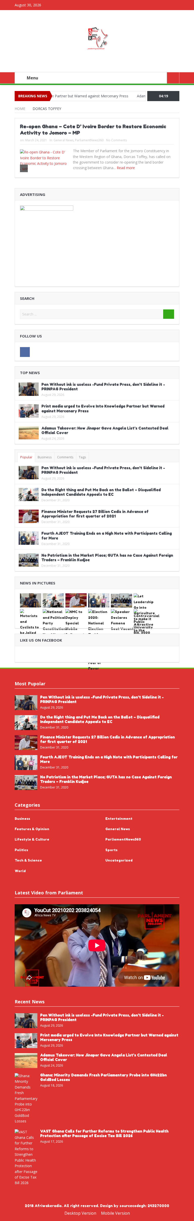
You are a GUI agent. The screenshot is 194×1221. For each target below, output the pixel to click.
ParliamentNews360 (89, 140)
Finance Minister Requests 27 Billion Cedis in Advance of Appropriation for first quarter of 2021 (95, 513)
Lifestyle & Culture (32, 839)
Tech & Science (28, 860)
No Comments (116, 140)
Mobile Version (115, 1213)
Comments (65, 457)
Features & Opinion (32, 829)
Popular (26, 457)
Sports (111, 850)
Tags (82, 457)
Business (45, 457)
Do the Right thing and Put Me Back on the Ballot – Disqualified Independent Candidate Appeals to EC (101, 492)
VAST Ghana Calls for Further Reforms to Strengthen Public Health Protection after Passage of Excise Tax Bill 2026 (104, 1133)
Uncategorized (119, 860)
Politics (21, 850)
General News (64, 140)
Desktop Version (80, 1213)
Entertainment (118, 819)
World (20, 871)
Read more (126, 167)
